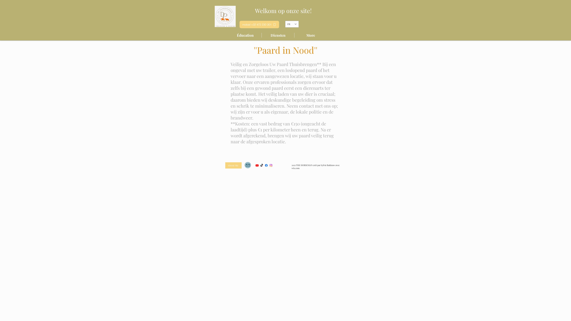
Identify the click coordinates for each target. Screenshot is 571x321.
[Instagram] (271, 165)
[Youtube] (257, 165)
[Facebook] (266, 165)
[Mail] (248, 165)
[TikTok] (261, 165)
